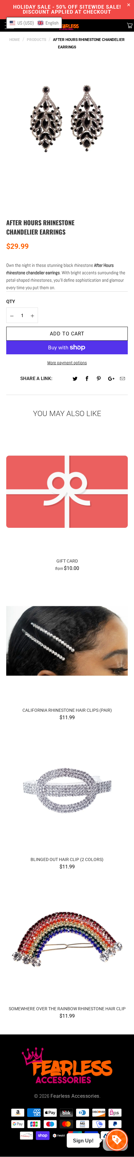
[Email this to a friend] (122, 379)
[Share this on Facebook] (87, 379)
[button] (34, 22)
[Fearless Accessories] (67, 25)
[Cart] (129, 25)
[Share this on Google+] (111, 379)
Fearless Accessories (74, 1096)
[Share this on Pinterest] (99, 379)
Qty (10, 301)
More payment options (67, 362)
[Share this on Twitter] (75, 379)
